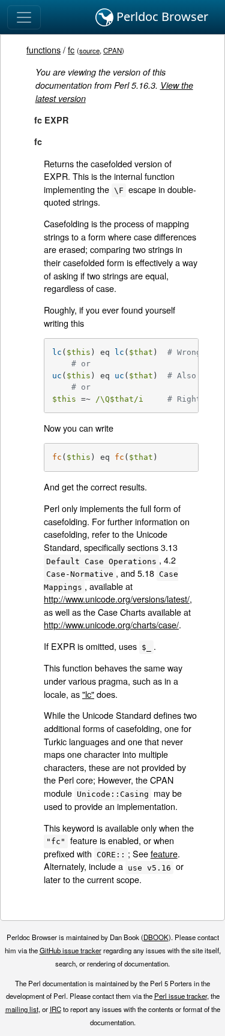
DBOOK (156, 937)
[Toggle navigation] (24, 17)
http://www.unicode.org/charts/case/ (111, 624)
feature (164, 853)
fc (71, 49)
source (89, 50)
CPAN (112, 50)
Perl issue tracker (180, 996)
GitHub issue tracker (70, 950)
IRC (55, 1009)
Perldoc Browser (160, 16)
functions (43, 49)
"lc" (88, 694)
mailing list (21, 1009)
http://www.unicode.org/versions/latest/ (117, 598)
